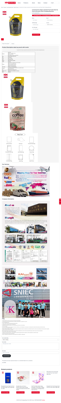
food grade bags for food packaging (38, 13)
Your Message (34, 27)
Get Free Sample (5, 392)
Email (47, 18)
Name (33, 18)
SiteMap (43, 400)
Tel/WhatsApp (34, 22)
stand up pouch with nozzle (47, 13)
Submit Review (6, 355)
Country (47, 22)
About (33, 2)
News (39, 2)
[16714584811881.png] (15, 24)
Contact (45, 2)
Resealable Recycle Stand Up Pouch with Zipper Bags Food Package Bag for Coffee (7, 387)
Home (19, 2)
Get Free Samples (36, 34)
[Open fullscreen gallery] (2, 39)
